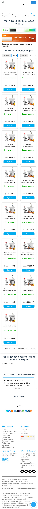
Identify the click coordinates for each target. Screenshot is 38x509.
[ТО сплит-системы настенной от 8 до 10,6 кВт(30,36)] (28, 173)
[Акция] (19, 38)
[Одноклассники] (12, 411)
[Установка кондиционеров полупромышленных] (28, 281)
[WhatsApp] (23, 411)
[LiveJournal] (28, 411)
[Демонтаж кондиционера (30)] (10, 209)
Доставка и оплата (9, 431)
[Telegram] (15, 411)
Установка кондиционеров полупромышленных (28, 290)
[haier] (6, 460)
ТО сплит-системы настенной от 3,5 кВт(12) (28, 73)
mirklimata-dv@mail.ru (24, 459)
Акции (23, 431)
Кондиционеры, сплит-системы (20, 14)
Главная (5, 14)
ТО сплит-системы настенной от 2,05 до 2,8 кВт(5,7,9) (9, 73)
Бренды (23, 429)
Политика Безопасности (7, 438)
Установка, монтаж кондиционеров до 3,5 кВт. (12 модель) (28, 253)
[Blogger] (31, 411)
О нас (4, 429)
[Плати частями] (19, 30)
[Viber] (20, 411)
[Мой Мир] (26, 411)
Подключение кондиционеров (12, 16)
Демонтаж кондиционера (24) (9, 181)
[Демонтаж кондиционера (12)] (10, 136)
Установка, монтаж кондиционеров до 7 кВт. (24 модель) (9, 326)
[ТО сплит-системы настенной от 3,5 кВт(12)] (28, 64)
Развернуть (18, 388)
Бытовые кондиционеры (13, 380)
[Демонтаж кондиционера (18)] (28, 136)
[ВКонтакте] (9, 411)
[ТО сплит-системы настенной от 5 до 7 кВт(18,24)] (28, 100)
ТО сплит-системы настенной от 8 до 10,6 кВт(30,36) (28, 181)
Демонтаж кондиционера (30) (9, 217)
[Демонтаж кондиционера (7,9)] (10, 100)
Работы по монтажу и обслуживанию (8, 445)
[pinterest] (30, 472)
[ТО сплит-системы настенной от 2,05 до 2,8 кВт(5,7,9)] (10, 64)
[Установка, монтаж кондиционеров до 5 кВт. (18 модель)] (10, 281)
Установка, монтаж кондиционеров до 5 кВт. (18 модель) (9, 290)
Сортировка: (6, 55)
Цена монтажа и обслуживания (8, 434)
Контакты (24, 433)
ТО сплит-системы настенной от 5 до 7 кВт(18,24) (28, 109)
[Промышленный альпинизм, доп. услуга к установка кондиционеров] (28, 209)
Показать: (24, 55)
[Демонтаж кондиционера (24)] (10, 173)
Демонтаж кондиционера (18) (28, 145)
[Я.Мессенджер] (7, 411)
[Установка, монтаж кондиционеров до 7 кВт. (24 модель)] (10, 317)
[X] (17, 411)
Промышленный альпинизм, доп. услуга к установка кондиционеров (28, 217)
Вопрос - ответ (8, 441)
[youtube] (34, 472)
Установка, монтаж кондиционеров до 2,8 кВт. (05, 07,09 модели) (10, 253)
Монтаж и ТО (29, 16)
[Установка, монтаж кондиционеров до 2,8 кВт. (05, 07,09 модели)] (10, 245)
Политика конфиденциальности (18, 506)
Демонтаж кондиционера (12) (9, 145)
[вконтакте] (26, 472)
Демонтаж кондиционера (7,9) (10, 109)
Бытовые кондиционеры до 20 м (17, 383)
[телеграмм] (22, 472)
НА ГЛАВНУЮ (19, 396)
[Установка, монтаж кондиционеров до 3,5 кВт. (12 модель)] (28, 245)
